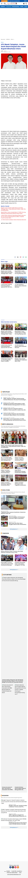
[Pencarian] (26, 4)
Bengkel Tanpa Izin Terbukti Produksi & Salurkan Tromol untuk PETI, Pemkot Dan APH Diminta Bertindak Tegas (14, 409)
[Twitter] (13, 867)
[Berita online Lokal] (10, 4)
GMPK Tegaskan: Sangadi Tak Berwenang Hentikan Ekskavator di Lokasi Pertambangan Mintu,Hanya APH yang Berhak (14, 399)
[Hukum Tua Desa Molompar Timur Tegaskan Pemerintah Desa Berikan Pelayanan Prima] (21, 478)
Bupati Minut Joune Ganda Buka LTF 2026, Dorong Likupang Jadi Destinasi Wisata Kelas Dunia (13, 213)
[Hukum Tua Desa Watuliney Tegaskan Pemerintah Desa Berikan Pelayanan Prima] (7, 478)
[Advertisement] (14, 23)
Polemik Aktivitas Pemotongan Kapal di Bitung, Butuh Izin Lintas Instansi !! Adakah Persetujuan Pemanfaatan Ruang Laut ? (20, 788)
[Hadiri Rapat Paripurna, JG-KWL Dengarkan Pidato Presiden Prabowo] (7, 354)
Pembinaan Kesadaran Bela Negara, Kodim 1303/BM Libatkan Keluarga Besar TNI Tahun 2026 (14, 404)
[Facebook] (10, 867)
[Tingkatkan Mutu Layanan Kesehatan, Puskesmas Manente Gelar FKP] (14, 502)
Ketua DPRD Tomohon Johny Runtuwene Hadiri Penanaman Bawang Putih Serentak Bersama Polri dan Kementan (7, 564)
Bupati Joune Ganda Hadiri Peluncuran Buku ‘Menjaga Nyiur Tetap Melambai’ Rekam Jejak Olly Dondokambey (13, 209)
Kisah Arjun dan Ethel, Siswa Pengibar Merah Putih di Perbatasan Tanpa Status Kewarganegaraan (18, 524)
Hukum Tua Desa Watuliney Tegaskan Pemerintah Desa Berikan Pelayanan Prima (6, 484)
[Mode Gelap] (24, 4)
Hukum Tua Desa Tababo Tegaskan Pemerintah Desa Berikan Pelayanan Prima (19, 459)
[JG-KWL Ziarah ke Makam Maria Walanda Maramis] (21, 279)
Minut (2, 42)
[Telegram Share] (23, 257)
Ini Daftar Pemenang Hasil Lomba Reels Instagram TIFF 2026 (20, 564)
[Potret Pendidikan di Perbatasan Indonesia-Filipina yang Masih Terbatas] (4, 518)
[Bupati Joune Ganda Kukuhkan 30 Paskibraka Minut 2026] (21, 354)
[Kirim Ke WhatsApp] (26, 257)
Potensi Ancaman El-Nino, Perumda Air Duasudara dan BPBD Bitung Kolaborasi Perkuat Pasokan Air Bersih (7, 788)
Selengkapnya (13, 529)
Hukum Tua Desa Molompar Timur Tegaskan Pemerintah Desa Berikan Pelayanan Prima (21, 484)
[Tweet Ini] (18, 257)
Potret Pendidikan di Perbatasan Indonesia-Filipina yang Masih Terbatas (17, 517)
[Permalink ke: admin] (2, 51)
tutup (5, 871)
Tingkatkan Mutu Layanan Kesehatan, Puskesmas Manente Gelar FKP (13, 513)
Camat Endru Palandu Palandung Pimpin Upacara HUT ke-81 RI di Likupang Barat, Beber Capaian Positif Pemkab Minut (13, 216)
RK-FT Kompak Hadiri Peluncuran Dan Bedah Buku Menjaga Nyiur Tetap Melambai (6, 459)
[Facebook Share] (15, 257)
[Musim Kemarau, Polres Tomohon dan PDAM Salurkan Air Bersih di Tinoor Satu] (14, 542)
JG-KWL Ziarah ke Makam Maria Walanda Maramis (13, 219)
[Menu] (2, 3)
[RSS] (18, 867)
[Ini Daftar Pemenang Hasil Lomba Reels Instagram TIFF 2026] (21, 558)
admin (5, 51)
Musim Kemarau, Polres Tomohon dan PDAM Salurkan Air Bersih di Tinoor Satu (12, 552)
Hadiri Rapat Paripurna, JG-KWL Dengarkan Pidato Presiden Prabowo (7, 360)
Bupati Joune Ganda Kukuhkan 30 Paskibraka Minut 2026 (21, 360)
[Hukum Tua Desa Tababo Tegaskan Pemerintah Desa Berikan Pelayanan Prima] (21, 453)
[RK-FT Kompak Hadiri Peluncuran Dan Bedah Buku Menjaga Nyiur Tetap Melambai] (7, 453)
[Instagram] (15, 867)
